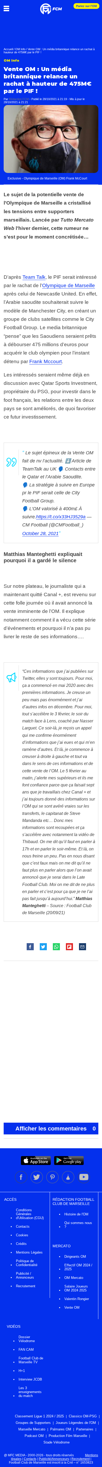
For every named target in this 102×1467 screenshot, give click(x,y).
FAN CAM (26, 1350)
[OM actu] (51, 6)
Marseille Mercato (31, 1429)
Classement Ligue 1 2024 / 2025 (39, 1416)
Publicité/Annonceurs (54, 1459)
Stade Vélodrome (56, 1442)
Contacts (23, 1226)
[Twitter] (37, 1182)
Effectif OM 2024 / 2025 (78, 1267)
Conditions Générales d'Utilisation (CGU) (30, 1214)
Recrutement (25, 1286)
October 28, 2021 (40, 533)
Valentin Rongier (76, 1299)
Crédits (21, 1244)
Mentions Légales (29, 1252)
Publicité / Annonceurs (25, 1275)
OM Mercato (73, 1278)
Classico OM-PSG (83, 1416)
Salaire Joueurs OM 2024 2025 (76, 1288)
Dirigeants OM (75, 1257)
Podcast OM (34, 1436)
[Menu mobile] (8, 8)
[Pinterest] (52, 1182)
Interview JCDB (30, 1379)
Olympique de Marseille (68, 285)
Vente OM (72, 1307)
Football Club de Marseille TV (31, 1360)
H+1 (22, 1371)
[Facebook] (21, 1182)
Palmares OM (60, 1429)
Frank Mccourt (45, 361)
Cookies (22, 1235)
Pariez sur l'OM (86, 6)
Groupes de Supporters (33, 1423)
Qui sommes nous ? (78, 1225)
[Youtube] (84, 1182)
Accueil (8, 49)
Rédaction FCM (19, 99)
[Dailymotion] (68, 1182)
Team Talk (34, 277)
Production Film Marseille (68, 1436)
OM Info (20, 49)
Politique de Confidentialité (26, 1263)
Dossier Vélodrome (27, 1339)
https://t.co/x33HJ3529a (61, 516)
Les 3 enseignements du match (30, 1392)
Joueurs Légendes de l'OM (76, 1423)
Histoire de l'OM (76, 1214)
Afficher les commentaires (55, 1128)
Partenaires (84, 1429)
